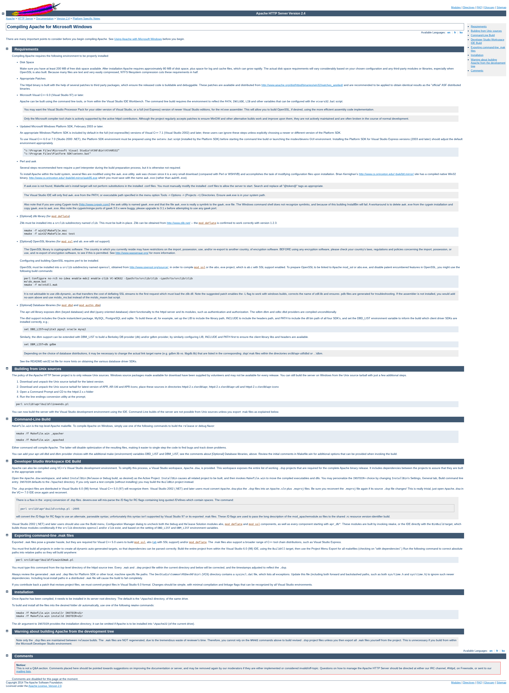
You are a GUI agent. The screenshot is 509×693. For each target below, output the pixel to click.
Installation (477, 55)
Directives (469, 7)
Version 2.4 (63, 18)
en (449, 32)
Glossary (489, 7)
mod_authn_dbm (89, 305)
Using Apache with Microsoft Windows (138, 39)
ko (461, 32)
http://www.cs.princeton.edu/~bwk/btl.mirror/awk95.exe (63, 177)
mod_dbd (67, 305)
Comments (477, 70)
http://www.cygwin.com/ (94, 204)
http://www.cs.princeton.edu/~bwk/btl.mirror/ (386, 174)
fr (455, 32)
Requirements (479, 26)
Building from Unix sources (486, 30)
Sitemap (501, 7)
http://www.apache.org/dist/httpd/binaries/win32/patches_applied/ (302, 85)
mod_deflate (60, 216)
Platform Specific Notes (86, 18)
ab (154, 542)
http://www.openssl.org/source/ (149, 267)
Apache (10, 18)
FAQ (479, 7)
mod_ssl (67, 241)
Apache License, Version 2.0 (44, 685)
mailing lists (23, 671)
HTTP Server (25, 18)
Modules (456, 7)
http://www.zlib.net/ (178, 222)
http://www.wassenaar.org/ (132, 252)
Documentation (44, 18)
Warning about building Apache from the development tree (488, 63)
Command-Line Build (483, 35)
